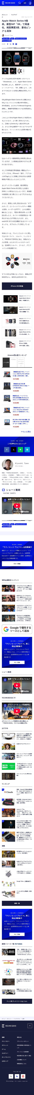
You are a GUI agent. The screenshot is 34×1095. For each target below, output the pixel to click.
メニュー (25, 3)
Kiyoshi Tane (9, 35)
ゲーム (4, 1049)
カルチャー (5, 1053)
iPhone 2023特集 (7, 40)
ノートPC (6, 362)
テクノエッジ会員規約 (23, 1051)
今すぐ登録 (17, 563)
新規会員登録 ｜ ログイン (30, 3)
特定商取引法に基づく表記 (24, 1055)
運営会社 (19, 1037)
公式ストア (5, 1061)
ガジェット (5, 1045)
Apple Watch (6, 38)
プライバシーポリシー (23, 1041)
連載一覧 (17, 903)
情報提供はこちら (21, 1063)
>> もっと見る (26, 431)
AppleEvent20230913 (20, 38)
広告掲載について (21, 1059)
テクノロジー (6, 1041)
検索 (19, 3)
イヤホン (13, 359)
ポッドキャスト (6, 1057)
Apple (12, 38)
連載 (3, 1037)
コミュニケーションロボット (21, 362)
